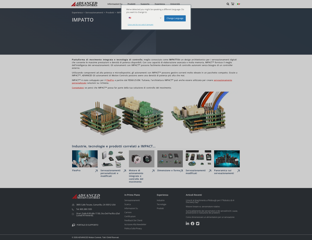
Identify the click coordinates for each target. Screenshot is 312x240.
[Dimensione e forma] (170, 162)
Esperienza (160, 4)
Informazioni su (114, 4)
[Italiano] (238, 4)
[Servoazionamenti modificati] (198, 163)
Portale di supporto (87, 225)
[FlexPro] (85, 162)
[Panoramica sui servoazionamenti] (227, 163)
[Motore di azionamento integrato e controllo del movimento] (141, 167)
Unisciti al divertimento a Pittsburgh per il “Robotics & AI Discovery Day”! (210, 201)
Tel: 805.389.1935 (84, 209)
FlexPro (110, 80)
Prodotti (131, 4)
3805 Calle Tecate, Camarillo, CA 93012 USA (96, 204)
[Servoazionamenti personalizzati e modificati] (113, 164)
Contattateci (78, 87)
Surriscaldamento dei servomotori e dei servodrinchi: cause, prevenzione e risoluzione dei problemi (212, 212)
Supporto (145, 4)
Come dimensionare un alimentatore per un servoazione (210, 217)
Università (175, 4)
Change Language (175, 18)
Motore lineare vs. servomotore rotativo (203, 206)
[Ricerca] (228, 3)
